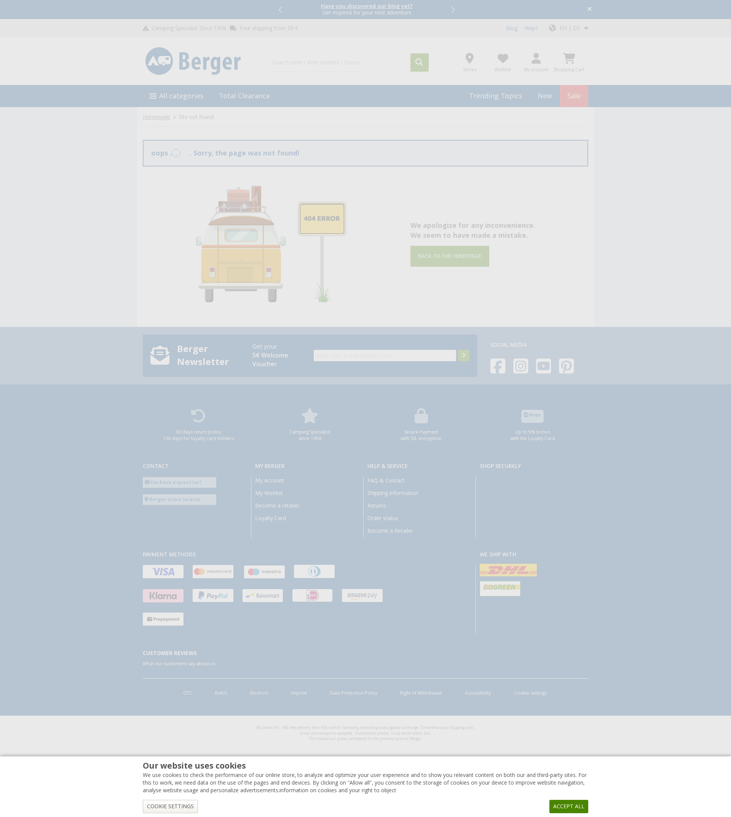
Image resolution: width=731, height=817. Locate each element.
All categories (181, 96)
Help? (531, 28)
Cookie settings (530, 693)
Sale (574, 96)
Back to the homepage (450, 256)
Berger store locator (175, 499)
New (545, 96)
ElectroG (259, 693)
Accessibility (478, 693)
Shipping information (392, 493)
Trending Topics (495, 96)
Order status (382, 518)
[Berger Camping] (201, 61)
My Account (269, 480)
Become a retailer (277, 506)
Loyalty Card (270, 518)
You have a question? (176, 482)
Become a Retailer (390, 531)
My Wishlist (269, 493)
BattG (221, 693)
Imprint (299, 693)
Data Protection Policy (353, 693)
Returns (376, 506)
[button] (281, 9)
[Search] (419, 62)
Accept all (568, 806)
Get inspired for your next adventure (367, 9)
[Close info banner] (589, 10)
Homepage (156, 117)
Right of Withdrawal (421, 693)
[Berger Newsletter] (463, 355)
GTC (187, 693)
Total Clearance (244, 96)
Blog (511, 28)
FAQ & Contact (386, 480)
